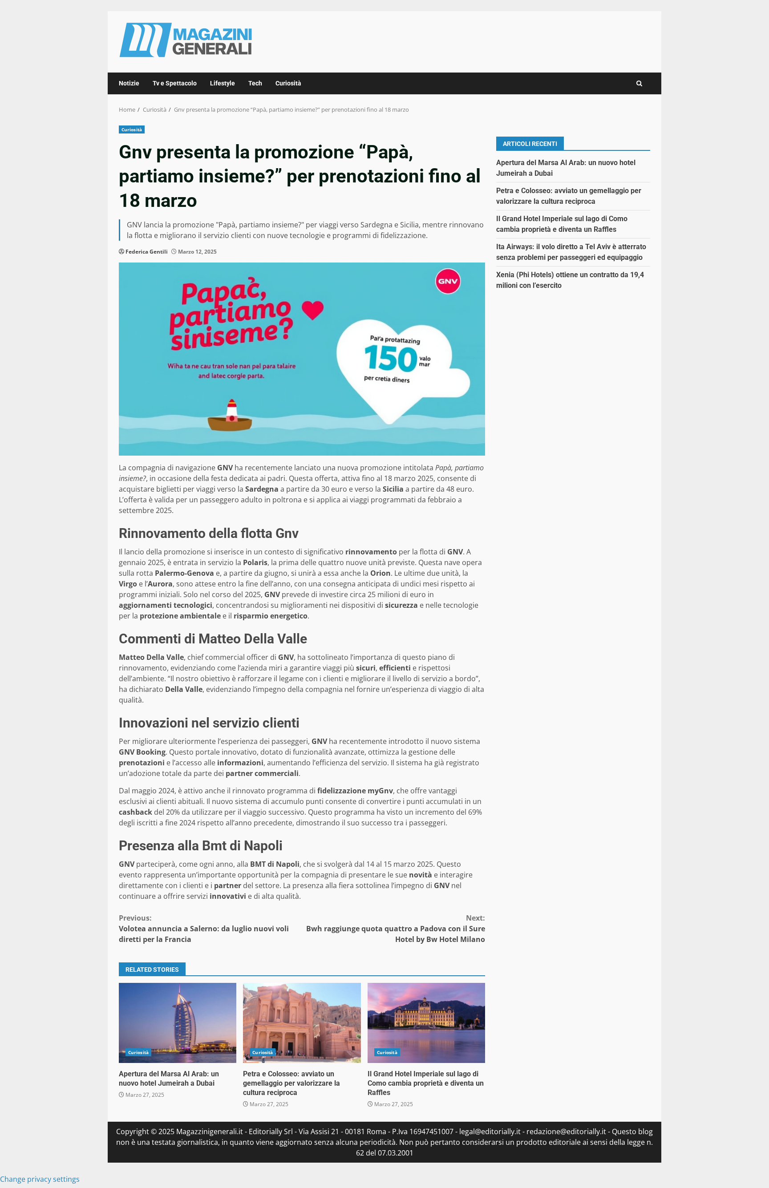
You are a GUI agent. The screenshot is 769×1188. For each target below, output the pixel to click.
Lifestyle (222, 83)
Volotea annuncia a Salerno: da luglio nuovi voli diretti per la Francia (204, 928)
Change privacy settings (40, 1179)
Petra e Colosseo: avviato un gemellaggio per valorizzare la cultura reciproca (301, 1023)
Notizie (129, 83)
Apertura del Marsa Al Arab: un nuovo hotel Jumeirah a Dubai (177, 1023)
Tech (255, 83)
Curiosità (288, 83)
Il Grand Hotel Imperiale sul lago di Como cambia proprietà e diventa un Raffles (426, 1023)
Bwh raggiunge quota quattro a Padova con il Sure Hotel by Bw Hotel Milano (395, 928)
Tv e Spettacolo (175, 83)
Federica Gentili (146, 251)
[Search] (639, 83)
